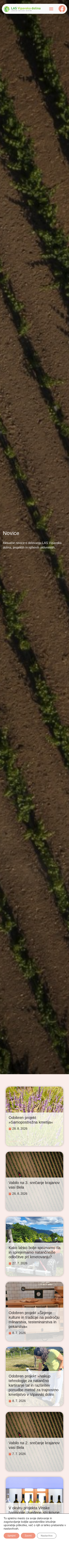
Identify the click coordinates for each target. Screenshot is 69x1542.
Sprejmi (11, 1535)
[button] (51, 8)
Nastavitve (47, 1535)
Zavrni (28, 1535)
